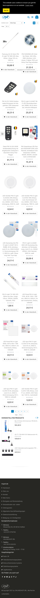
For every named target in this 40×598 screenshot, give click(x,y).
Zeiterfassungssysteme (10, 566)
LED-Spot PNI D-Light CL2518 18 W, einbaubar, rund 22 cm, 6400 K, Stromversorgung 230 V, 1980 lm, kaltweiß (10, 393)
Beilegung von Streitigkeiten (12, 518)
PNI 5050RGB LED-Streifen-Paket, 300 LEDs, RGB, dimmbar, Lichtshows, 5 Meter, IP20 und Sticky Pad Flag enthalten (29, 58)
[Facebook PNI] (2, 577)
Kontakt (5, 494)
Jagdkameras (7, 569)
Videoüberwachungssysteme (12, 559)
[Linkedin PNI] (7, 577)
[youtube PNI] (9, 577)
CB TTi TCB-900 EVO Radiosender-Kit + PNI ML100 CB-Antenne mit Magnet (27, 434)
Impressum (6, 488)
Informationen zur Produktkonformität (26, 69)
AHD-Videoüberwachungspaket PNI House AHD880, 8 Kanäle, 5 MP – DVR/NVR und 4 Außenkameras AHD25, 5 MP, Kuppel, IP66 (27, 448)
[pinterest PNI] (14, 577)
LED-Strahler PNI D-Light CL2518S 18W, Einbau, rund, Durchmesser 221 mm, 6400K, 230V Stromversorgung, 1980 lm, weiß (29, 200)
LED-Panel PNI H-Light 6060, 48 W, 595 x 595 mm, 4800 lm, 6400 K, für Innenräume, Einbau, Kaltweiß (10, 346)
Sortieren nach (4, 22)
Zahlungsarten (7, 508)
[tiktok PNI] (16, 577)
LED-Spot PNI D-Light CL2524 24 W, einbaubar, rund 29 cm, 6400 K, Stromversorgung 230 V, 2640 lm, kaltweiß (29, 346)
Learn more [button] (29, 5)
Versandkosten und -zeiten (11, 504)
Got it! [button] (6, 10)
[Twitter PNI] (5, 577)
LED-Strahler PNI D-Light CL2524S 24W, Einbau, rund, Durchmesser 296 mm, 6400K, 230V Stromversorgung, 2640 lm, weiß (10, 200)
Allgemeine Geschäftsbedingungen (14, 511)
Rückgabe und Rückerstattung (12, 501)
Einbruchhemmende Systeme (12, 563)
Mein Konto (6, 498)
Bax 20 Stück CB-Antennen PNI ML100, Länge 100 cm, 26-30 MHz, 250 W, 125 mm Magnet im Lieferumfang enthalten (27, 421)
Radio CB (6, 556)
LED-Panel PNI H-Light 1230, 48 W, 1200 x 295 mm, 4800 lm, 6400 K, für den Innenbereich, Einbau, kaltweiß (29, 298)
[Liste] (37, 23)
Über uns (6, 491)
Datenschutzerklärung (10, 514)
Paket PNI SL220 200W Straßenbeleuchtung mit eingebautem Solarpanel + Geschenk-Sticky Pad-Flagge (10, 151)
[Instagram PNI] (12, 577)
